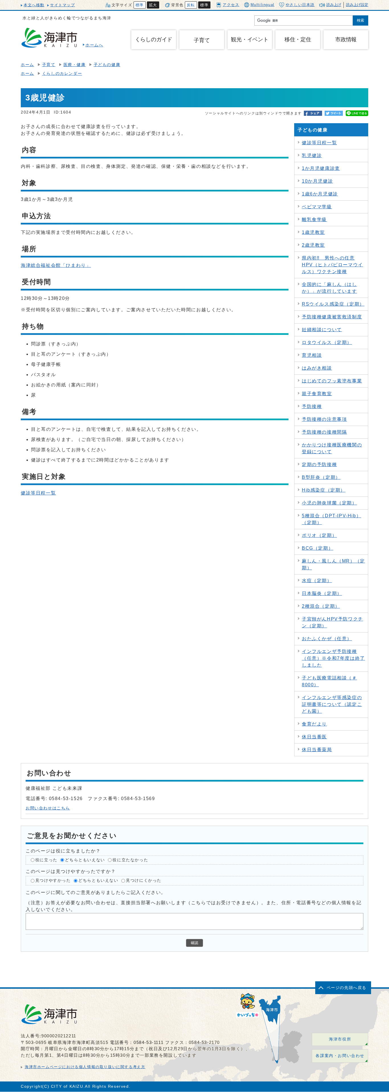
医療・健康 (75, 65)
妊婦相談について (322, 329)
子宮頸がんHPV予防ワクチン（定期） (332, 622)
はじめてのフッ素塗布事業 (332, 380)
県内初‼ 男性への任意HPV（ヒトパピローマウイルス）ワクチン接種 (332, 265)
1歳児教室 (313, 232)
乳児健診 (312, 155)
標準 (140, 5)
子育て (202, 40)
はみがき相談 (317, 368)
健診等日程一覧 (38, 493)
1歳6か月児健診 (320, 193)
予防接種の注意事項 (324, 419)
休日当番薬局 (317, 749)
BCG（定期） (317, 548)
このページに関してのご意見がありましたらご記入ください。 (96, 892)
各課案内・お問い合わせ (340, 1056)
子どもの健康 (107, 65)
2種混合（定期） (321, 606)
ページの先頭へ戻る (347, 988)
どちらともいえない (85, 860)
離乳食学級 (314, 219)
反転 (191, 5)
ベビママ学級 (317, 206)
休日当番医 (314, 736)
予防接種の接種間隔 (324, 432)
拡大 (153, 5)
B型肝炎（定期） (321, 477)
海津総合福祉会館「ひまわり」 (56, 265)
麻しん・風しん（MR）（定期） (333, 564)
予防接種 (312, 406)
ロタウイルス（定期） (327, 342)
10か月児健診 (317, 181)
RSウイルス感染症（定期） (333, 304)
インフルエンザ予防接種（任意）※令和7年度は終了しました (333, 658)
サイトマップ (62, 5)
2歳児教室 (313, 245)
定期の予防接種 (319, 464)
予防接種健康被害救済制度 (332, 316)
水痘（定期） (317, 580)
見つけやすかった (53, 880)
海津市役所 (340, 1039)
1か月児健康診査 (321, 168)
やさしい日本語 (300, 5)
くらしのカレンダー (62, 73)
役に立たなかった (130, 860)
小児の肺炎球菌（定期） (329, 502)
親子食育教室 (317, 393)
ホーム (27, 65)
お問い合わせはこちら (48, 808)
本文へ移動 (34, 5)
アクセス (231, 5)
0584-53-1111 (148, 1042)
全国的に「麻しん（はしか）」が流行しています (329, 288)
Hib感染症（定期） (323, 490)
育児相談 (312, 355)
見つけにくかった (143, 880)
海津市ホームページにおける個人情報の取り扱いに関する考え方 (85, 1067)
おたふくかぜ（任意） (327, 638)
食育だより (314, 724)
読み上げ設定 (357, 5)
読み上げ (333, 5)
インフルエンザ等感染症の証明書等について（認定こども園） (332, 704)
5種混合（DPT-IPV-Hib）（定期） (331, 519)
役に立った (46, 860)
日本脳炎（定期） (322, 593)
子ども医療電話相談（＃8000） (329, 681)
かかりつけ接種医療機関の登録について (332, 448)
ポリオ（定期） (319, 535)
